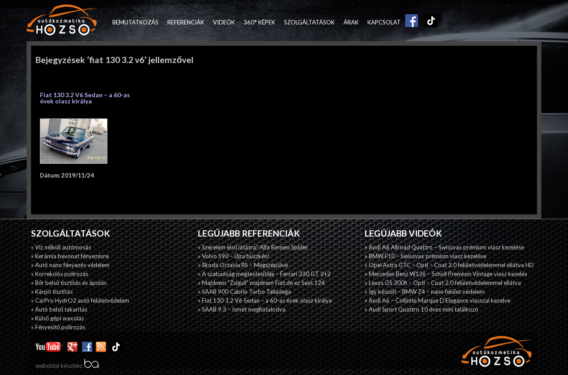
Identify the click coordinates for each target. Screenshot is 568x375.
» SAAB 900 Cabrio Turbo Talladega (244, 291)
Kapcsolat (384, 22)
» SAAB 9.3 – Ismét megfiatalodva (241, 309)
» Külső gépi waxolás (57, 318)
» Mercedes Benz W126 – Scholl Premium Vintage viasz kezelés (446, 273)
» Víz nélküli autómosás (61, 247)
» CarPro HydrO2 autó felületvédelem (80, 300)
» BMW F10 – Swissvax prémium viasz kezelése (425, 256)
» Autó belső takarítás (59, 309)
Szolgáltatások (309, 22)
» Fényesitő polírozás (58, 327)
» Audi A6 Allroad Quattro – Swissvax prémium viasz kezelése (444, 247)
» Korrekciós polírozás (59, 273)
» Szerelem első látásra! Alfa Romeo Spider (253, 247)
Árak (351, 22)
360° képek (259, 22)
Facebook (409, 22)
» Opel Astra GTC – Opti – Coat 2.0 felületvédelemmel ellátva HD (449, 264)
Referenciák (185, 22)
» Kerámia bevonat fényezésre (70, 256)
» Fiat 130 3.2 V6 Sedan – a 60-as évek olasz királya (265, 300)
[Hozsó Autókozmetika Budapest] (62, 20)
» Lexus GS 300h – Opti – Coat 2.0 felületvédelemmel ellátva (443, 282)
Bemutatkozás (135, 22)
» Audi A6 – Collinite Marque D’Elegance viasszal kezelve (437, 300)
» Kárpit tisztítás (52, 291)
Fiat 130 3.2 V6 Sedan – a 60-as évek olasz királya (85, 98)
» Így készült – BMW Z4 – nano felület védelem (425, 291)
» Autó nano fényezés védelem (70, 264)
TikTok (429, 22)
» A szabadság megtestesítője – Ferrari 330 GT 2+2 (264, 273)
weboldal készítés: (60, 365)
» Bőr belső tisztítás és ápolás (68, 282)
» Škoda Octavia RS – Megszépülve (243, 264)
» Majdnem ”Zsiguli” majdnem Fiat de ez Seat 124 (261, 282)
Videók (224, 22)
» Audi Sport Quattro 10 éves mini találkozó (421, 309)
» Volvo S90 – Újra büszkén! (234, 256)
